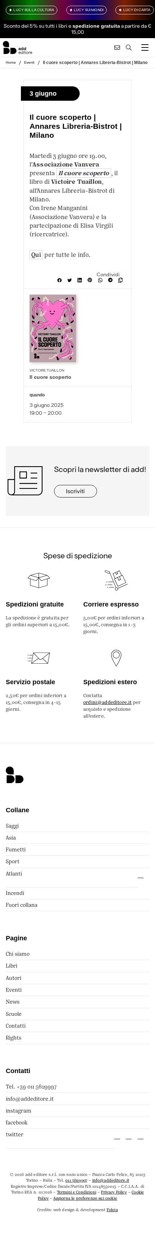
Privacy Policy (114, 1192)
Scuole (14, 1014)
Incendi (15, 893)
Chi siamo (18, 954)
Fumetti (16, 849)
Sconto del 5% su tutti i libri (35, 26)
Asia (11, 837)
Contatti (16, 1026)
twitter (14, 1134)
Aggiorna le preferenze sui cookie (85, 1198)
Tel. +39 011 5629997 (31, 1086)
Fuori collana (21, 905)
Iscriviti (75, 490)
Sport (12, 861)
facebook (17, 1122)
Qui (36, 254)
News (12, 1001)
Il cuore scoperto (83, 173)
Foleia (112, 1210)
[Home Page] (17, 47)
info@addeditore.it (30, 1099)
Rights (13, 1037)
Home (11, 62)
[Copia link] (121, 280)
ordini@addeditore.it (107, 702)
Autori (13, 978)
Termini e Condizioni (76, 1192)
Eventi (29, 62)
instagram (18, 1110)
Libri (11, 965)
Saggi (12, 826)
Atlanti (14, 873)
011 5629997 (76, 1180)
